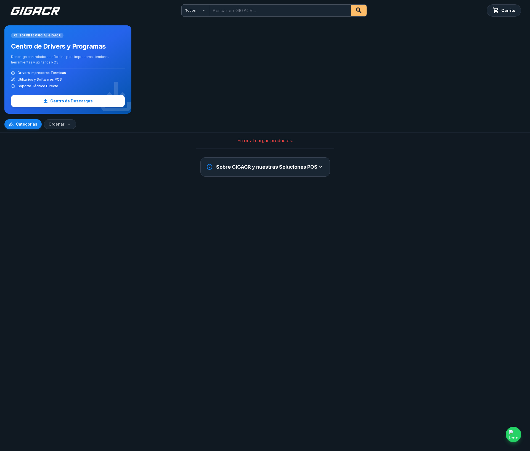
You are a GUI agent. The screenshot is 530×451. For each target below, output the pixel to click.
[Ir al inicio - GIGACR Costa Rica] (35, 10)
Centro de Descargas (68, 101)
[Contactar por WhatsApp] (513, 434)
